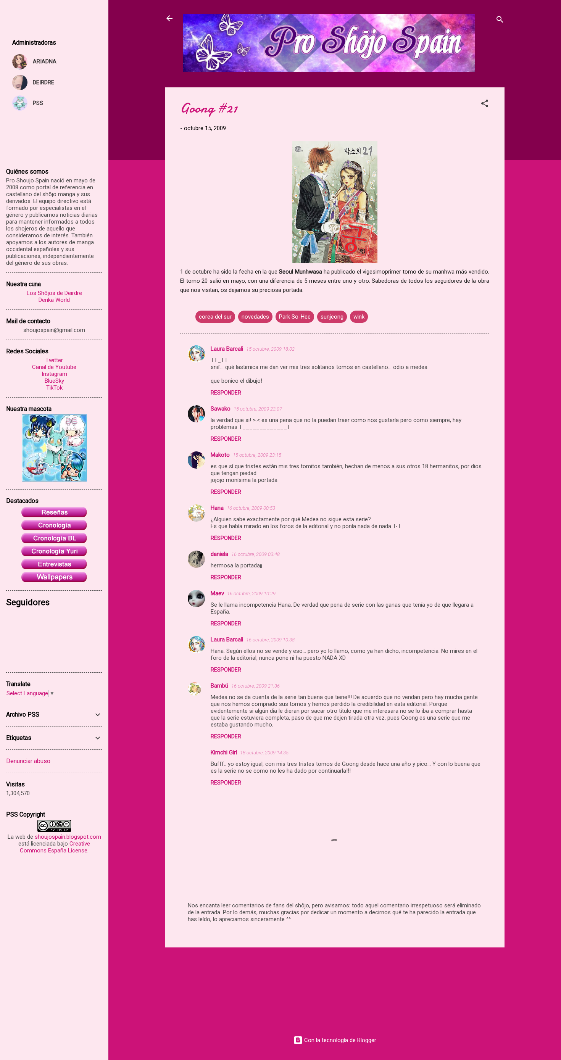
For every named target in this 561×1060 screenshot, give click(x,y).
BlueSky (54, 380)
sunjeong (332, 316)
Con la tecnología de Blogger (339, 1040)
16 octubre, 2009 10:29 (251, 593)
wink (358, 316)
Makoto (220, 454)
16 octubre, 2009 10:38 (270, 640)
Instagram (54, 374)
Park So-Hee (295, 316)
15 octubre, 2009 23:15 (257, 455)
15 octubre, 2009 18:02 (270, 349)
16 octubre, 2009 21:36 (255, 686)
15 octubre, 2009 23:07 (258, 409)
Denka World (54, 299)
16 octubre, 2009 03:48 (255, 554)
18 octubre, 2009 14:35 (264, 753)
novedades (255, 316)
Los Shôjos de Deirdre (54, 293)
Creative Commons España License (55, 847)
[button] (484, 105)
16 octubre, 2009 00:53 (251, 508)
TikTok (54, 387)
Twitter (54, 360)
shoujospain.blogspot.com (68, 836)
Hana (217, 507)
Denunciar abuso (28, 761)
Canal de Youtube (54, 367)
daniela (219, 554)
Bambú (219, 685)
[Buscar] (500, 20)
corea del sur (215, 316)
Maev (217, 593)
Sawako (221, 408)
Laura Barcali (227, 348)
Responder (226, 393)
